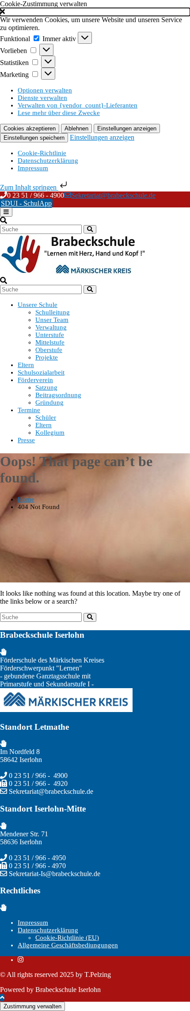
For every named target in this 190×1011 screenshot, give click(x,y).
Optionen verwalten (45, 90)
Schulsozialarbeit (41, 372)
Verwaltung (51, 327)
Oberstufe (48, 349)
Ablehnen (76, 128)
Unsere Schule (37, 304)
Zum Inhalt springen (29, 187)
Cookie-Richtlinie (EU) (67, 937)
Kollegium (50, 432)
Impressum (33, 168)
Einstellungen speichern (34, 137)
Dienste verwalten (42, 97)
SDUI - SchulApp (26, 203)
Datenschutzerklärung (48, 160)
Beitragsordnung (58, 394)
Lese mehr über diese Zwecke (59, 112)
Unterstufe (49, 334)
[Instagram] (20, 959)
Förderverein (35, 379)
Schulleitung (52, 312)
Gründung (49, 402)
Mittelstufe (50, 342)
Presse (26, 440)
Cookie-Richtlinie (42, 153)
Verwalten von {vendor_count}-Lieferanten (77, 105)
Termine (29, 410)
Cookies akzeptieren (30, 128)
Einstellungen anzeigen (126, 128)
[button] (95, 12)
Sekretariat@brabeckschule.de (113, 195)
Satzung (46, 387)
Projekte (46, 357)
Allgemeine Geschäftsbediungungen (68, 945)
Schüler (45, 417)
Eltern (26, 364)
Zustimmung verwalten (32, 1006)
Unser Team (51, 319)
